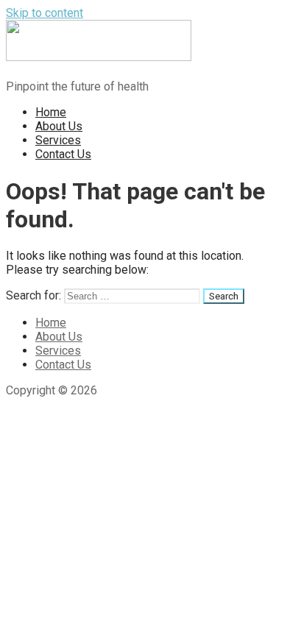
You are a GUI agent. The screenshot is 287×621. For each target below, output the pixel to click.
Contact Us (63, 154)
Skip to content (44, 13)
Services (58, 140)
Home (50, 112)
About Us (58, 126)
